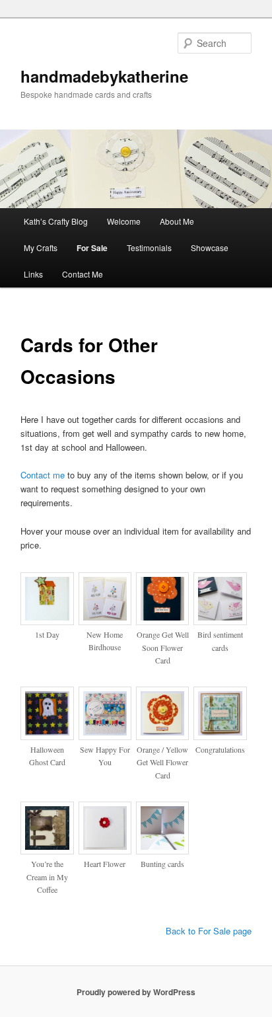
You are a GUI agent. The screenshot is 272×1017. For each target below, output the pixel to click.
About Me (177, 221)
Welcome (124, 221)
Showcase (209, 247)
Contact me (42, 475)
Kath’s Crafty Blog (56, 221)
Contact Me (82, 274)
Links (33, 274)
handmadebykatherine (104, 76)
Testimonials (149, 247)
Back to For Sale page (209, 930)
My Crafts (40, 247)
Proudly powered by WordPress (136, 992)
